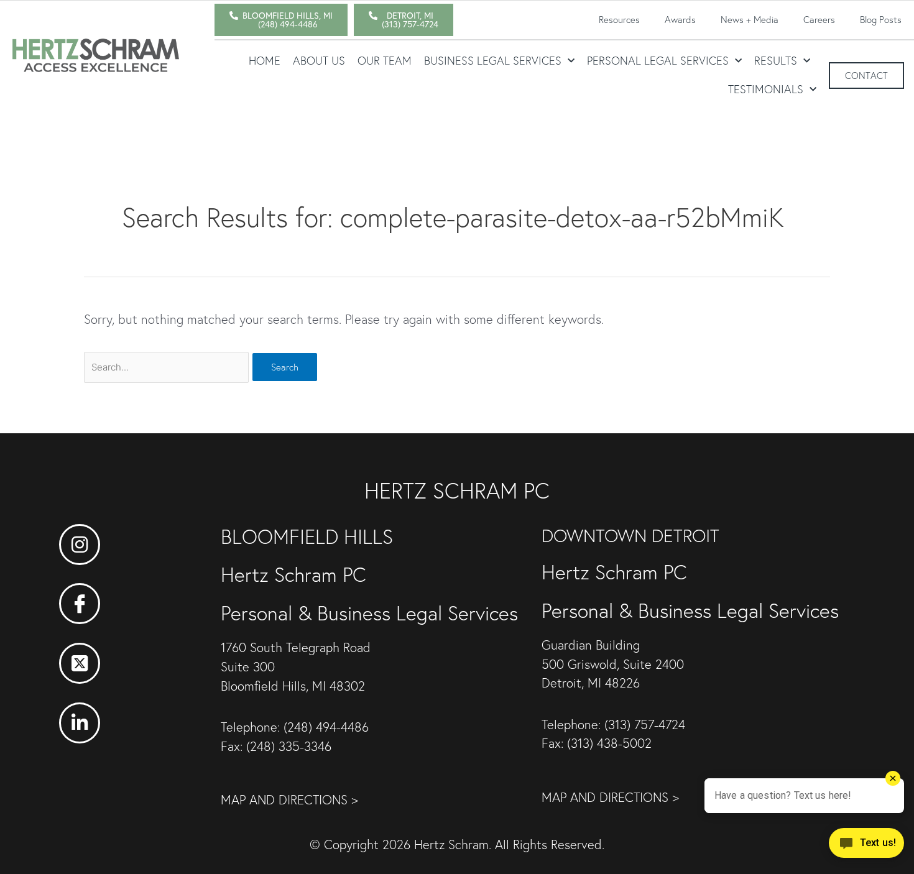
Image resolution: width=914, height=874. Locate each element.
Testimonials (765, 89)
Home (264, 60)
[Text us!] (866, 847)
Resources (619, 19)
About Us (319, 60)
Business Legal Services (492, 60)
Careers (819, 19)
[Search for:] (168, 366)
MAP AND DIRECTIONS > (289, 799)
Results (775, 60)
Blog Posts (881, 19)
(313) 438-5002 (609, 743)
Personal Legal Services (658, 60)
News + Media (749, 19)
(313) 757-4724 (644, 724)
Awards (680, 19)
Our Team (385, 60)
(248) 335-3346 (288, 746)
